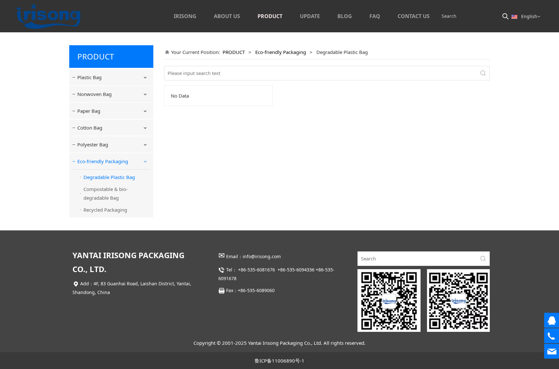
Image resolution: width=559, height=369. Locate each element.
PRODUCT (270, 16)
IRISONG (185, 16)
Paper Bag (88, 111)
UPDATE (310, 16)
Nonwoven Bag (94, 94)
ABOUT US (227, 16)
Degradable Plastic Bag (109, 177)
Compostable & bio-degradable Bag (105, 193)
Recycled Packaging (105, 209)
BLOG (344, 16)
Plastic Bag (89, 77)
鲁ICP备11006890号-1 (279, 360)
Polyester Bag (92, 144)
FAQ (374, 16)
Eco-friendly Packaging (102, 161)
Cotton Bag (89, 127)
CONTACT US (414, 16)
